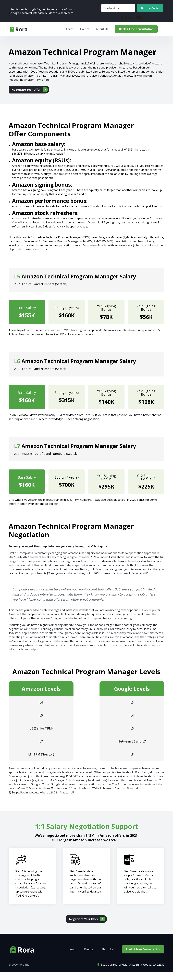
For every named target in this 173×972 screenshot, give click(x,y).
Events (88, 949)
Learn (72, 949)
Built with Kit (132, 18)
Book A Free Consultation (136, 29)
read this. (42, 249)
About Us (102, 29)
